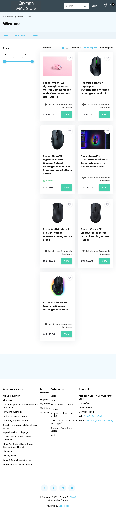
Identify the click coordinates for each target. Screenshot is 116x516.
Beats (53, 400)
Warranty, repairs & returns (16, 420)
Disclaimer (8, 451)
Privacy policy (9, 455)
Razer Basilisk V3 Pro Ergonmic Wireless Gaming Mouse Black (55, 306)
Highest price (106, 47)
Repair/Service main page (16, 432)
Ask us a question (11, 395)
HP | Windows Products (62, 404)
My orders (45, 403)
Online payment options (15, 416)
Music (53, 435)
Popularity (76, 47)
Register (44, 399)
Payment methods (12, 411)
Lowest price (90, 47)
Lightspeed (64, 505)
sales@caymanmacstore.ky (99, 420)
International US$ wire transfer (18, 464)
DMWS (73, 497)
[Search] (85, 6)
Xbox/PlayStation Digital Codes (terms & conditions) (18, 445)
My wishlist (45, 412)
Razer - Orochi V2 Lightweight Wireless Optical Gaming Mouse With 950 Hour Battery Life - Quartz (57, 89)
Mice (29, 16)
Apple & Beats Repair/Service (17, 460)
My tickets (45, 408)
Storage (54, 409)
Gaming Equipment (14, 16)
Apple (53, 395)
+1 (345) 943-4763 (92, 416)
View (66, 114)
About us (7, 400)
